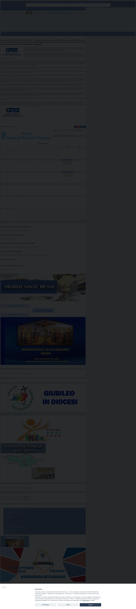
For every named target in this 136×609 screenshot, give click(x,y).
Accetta (90, 604)
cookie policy (85, 600)
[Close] (4, 587)
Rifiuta (68, 604)
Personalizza (45, 604)
